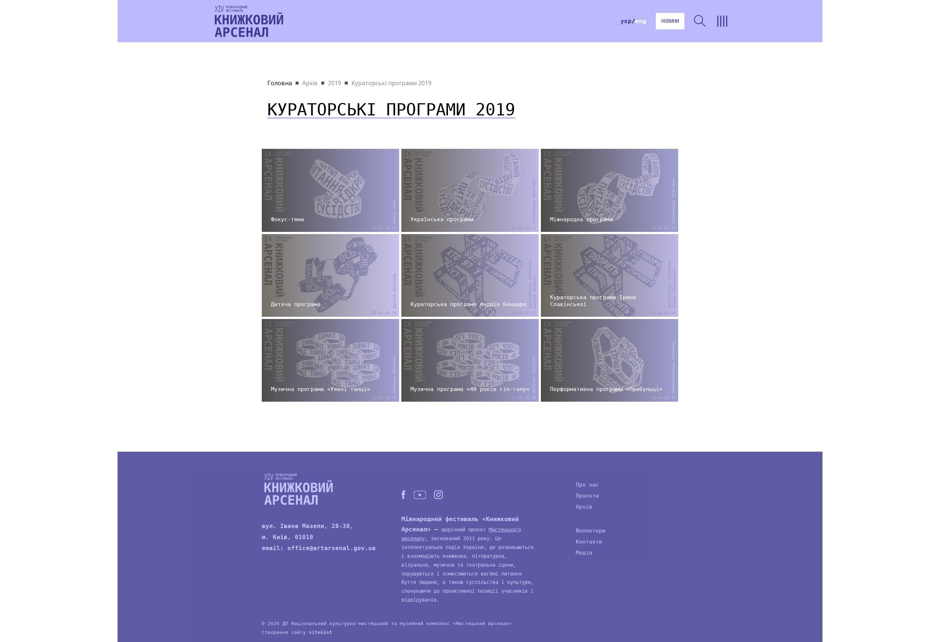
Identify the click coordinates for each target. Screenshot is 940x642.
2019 (334, 83)
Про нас (587, 484)
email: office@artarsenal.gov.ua (319, 548)
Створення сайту (297, 632)
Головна (279, 83)
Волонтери (590, 530)
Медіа (584, 552)
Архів (310, 83)
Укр (626, 21)
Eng (640, 21)
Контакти (589, 541)
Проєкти (587, 495)
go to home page (249, 21)
